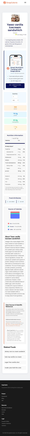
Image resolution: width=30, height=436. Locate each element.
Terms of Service (6, 423)
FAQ (3, 414)
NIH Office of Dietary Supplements (13, 324)
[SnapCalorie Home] (10, 2)
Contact (4, 425)
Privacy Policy (5, 421)
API (2, 400)
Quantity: (15, 93)
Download (4, 396)
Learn (3, 412)
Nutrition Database (7, 407)
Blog (3, 398)
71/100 (24, 34)
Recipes (4, 410)
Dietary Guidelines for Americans (13, 325)
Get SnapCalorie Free (15, 85)
